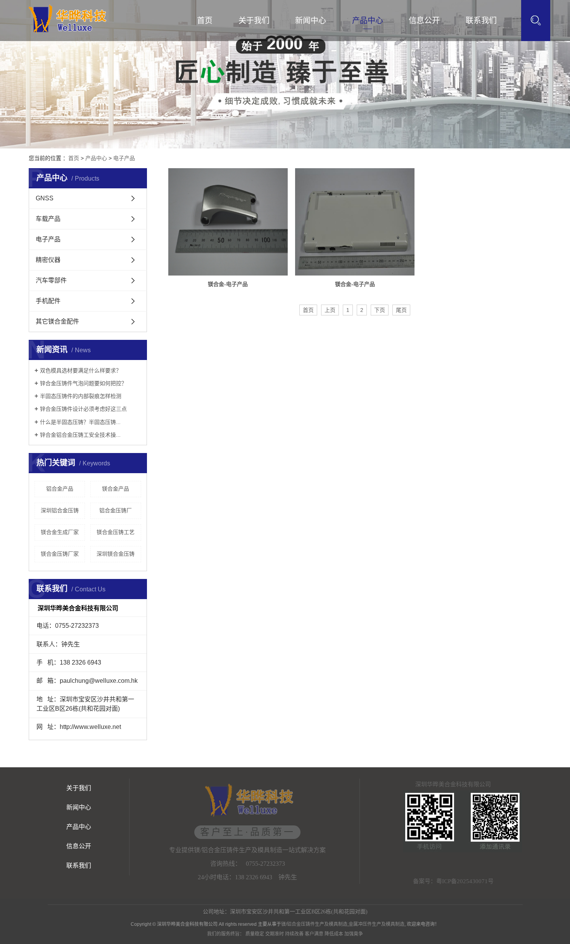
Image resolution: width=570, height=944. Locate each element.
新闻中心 (310, 20)
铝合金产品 (59, 489)
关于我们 (253, 20)
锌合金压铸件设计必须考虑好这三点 (83, 409)
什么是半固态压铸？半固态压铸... (80, 422)
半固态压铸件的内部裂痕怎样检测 (80, 396)
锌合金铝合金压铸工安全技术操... (80, 435)
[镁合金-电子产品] (228, 222)
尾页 (401, 310)
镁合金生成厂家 (60, 532)
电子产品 (124, 158)
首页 (204, 20)
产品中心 (367, 20)
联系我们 (481, 20)
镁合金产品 (115, 489)
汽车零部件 (51, 280)
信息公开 (424, 20)
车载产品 (48, 218)
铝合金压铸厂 (115, 510)
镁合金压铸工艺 (116, 532)
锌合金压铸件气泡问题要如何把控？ (83, 383)
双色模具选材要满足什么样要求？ (80, 370)
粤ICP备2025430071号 (465, 881)
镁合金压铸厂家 (60, 554)
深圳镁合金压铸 (116, 554)
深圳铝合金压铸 (60, 510)
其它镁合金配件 (57, 321)
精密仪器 (48, 260)
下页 (379, 310)
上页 (330, 310)
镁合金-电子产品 (228, 284)
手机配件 (48, 301)
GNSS (45, 198)
